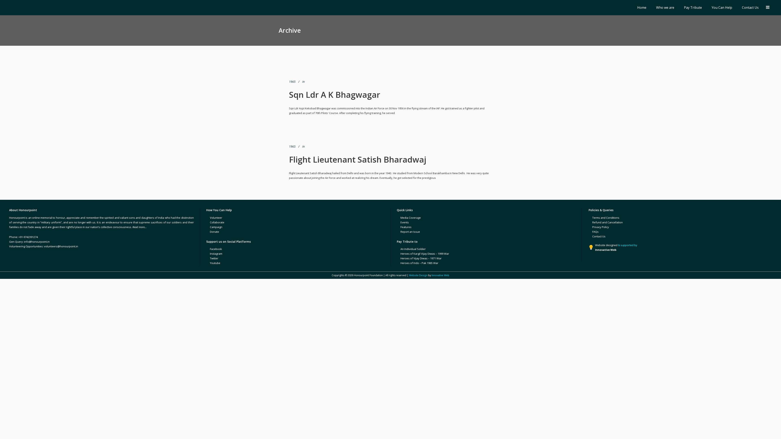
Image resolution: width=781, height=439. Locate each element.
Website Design (418, 275)
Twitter (214, 258)
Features (405, 227)
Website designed (606, 245)
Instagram (216, 253)
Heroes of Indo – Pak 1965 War (419, 263)
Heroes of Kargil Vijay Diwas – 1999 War (424, 253)
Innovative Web (440, 275)
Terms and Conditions (605, 218)
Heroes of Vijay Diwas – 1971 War (421, 258)
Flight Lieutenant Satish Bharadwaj (357, 159)
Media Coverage (410, 218)
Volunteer (216, 218)
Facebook (216, 249)
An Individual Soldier (413, 249)
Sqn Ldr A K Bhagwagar (334, 94)
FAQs (595, 232)
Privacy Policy (600, 227)
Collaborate (217, 222)
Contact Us (598, 236)
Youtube (215, 263)
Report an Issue (410, 232)
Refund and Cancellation (607, 222)
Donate (214, 232)
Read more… (139, 227)
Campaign (216, 227)
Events (404, 222)
